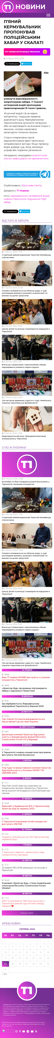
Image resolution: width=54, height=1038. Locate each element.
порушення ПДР (36, 199)
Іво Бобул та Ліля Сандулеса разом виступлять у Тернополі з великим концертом (26, 483)
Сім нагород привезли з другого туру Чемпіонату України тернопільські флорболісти (26, 401)
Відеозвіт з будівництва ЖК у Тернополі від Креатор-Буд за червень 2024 (25, 807)
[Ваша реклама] (27, 52)
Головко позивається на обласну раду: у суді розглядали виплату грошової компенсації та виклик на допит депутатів (24, 293)
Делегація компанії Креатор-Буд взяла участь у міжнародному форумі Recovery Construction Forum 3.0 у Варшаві (24, 737)
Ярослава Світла (32, 185)
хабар (7, 202)
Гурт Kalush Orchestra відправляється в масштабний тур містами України (23, 720)
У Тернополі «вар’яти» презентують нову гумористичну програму (23, 853)
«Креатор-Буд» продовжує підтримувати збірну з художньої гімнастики (24, 689)
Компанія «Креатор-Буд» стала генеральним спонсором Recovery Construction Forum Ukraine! (26, 885)
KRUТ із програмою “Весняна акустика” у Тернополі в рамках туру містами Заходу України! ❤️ (23, 903)
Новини (30, 7)
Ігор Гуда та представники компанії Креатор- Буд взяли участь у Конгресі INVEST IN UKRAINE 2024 (27, 770)
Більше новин (27, 913)
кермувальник (19, 195)
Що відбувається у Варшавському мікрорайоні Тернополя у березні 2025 (23, 704)
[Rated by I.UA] (8, 1031)
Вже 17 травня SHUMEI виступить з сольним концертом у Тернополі (26, 678)
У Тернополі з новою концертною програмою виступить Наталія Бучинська (26, 753)
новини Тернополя (15, 199)
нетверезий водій (39, 195)
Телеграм (27, 64)
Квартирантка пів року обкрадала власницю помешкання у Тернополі (24, 437)
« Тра (4, 974)
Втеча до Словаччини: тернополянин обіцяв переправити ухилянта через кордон (24, 366)
